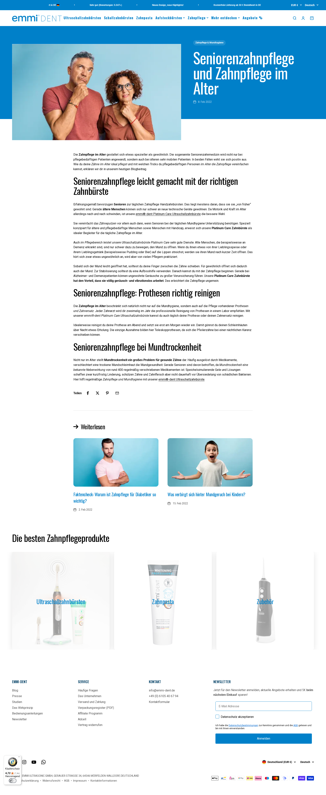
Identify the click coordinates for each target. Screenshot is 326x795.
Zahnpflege (197, 18)
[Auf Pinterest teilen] (107, 393)
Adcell (82, 719)
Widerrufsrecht (51, 780)
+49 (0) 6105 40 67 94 (163, 696)
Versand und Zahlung (91, 702)
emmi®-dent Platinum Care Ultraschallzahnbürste (168, 214)
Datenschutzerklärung (25, 780)
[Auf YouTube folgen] (33, 762)
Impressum (80, 780)
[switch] (12, 780)
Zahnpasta (144, 17)
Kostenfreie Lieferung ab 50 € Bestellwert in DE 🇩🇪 (226, 5)
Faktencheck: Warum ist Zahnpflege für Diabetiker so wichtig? (114, 497)
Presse (17, 696)
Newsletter (19, 719)
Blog (15, 690)
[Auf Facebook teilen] (87, 393)
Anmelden (263, 738)
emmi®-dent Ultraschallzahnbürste (181, 379)
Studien (17, 702)
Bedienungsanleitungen (27, 713)
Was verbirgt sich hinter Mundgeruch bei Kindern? (206, 494)
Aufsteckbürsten (168, 18)
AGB (295, 725)
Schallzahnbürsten (118, 17)
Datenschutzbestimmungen (243, 725)
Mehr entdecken (224, 18)
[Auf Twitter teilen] (97, 393)
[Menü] (19, 757)
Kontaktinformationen (104, 780)
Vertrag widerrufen (90, 725)
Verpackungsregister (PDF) (96, 708)
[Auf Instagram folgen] (24, 762)
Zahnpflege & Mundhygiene (209, 42)
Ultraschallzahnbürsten (82, 17)
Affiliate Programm (90, 713)
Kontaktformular (159, 702)
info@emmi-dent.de (162, 690)
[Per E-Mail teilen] (117, 393)
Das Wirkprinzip (22, 708)
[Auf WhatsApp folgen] (43, 762)
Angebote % (253, 17)
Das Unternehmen (89, 696)
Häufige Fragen (88, 690)
